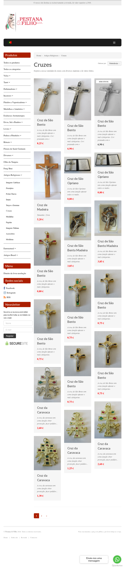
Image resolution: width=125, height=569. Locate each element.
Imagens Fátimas (12, 228)
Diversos (8, 155)
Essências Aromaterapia (14, 115)
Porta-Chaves (11, 193)
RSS (8, 297)
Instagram (11, 292)
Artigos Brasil (10, 255)
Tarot (6, 82)
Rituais (7, 142)
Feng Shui (8, 168)
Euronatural (9, 248)
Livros (7, 128)
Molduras (10, 239)
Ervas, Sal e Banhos (12, 122)
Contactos (33, 537)
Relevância (113, 63)
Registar (10, 335)
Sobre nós (14, 537)
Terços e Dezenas (12, 205)
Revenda (24, 537)
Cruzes (9, 210)
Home (38, 55)
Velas (6, 75)
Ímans (8, 199)
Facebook (10, 288)
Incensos (8, 95)
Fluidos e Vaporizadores (14, 102)
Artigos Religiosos (12, 174)
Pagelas (9, 222)
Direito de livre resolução (15, 273)
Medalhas (10, 216)
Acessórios (10, 233)
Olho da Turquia (11, 161)
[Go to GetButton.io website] (117, 566)
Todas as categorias (12, 69)
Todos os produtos (12, 62)
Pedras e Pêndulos (12, 135)
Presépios (10, 188)
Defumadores (10, 88)
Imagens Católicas (13, 182)
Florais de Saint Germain (14, 148)
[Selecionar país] (10, 42)
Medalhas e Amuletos (13, 108)
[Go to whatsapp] (117, 559)
